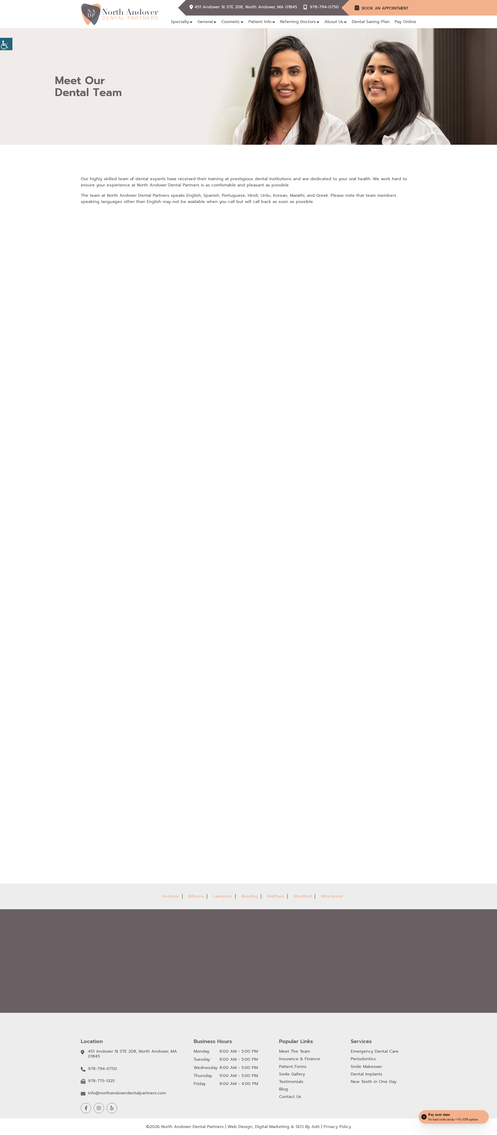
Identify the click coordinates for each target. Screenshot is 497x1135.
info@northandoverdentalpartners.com (127, 1093)
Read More (119, 325)
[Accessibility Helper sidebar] (6, 44)
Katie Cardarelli (124, 642)
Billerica (196, 896)
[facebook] (86, 1108)
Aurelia (344, 642)
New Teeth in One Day (373, 1081)
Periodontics (363, 1059)
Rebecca (232, 807)
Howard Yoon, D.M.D (128, 477)
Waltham (275, 896)
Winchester (332, 896)
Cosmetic (230, 22)
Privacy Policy (337, 1127)
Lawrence (222, 896)
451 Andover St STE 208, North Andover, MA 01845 (246, 7)
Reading (249, 896)
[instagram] (99, 1108)
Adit (315, 1127)
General (205, 22)
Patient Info (260, 22)
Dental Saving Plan (371, 22)
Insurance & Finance (299, 1059)
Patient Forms (292, 1066)
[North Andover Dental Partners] (119, 14)
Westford (302, 896)
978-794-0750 (324, 7)
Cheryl (116, 807)
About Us (333, 22)
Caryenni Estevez (354, 477)
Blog (283, 1089)
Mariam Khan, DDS (354, 311)
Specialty (180, 22)
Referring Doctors (298, 22)
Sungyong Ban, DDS (242, 311)
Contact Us (290, 1096)
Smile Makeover (366, 1066)
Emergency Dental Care (375, 1051)
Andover (170, 896)
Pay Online (405, 22)
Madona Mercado (240, 477)
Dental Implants (366, 1074)
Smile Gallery (292, 1074)
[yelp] (112, 1108)
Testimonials (291, 1081)
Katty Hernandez (239, 642)
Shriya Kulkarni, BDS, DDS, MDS (134, 311)
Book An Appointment (385, 8)
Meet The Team (294, 1051)
